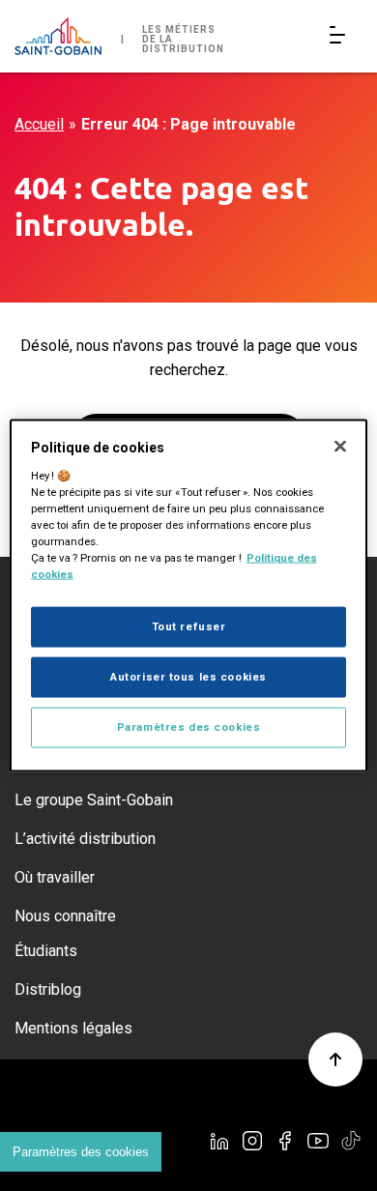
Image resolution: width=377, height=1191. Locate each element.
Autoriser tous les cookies (188, 676)
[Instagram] (252, 1140)
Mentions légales (73, 1028)
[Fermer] (340, 446)
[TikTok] (350, 1140)
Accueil (39, 124)
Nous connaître (65, 916)
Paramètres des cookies (81, 1152)
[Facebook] (285, 1140)
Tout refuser (189, 626)
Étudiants (45, 951)
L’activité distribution (85, 838)
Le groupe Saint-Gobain (93, 800)
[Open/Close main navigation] (341, 36)
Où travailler (54, 877)
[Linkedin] (219, 1140)
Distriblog (47, 989)
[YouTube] (318, 1140)
